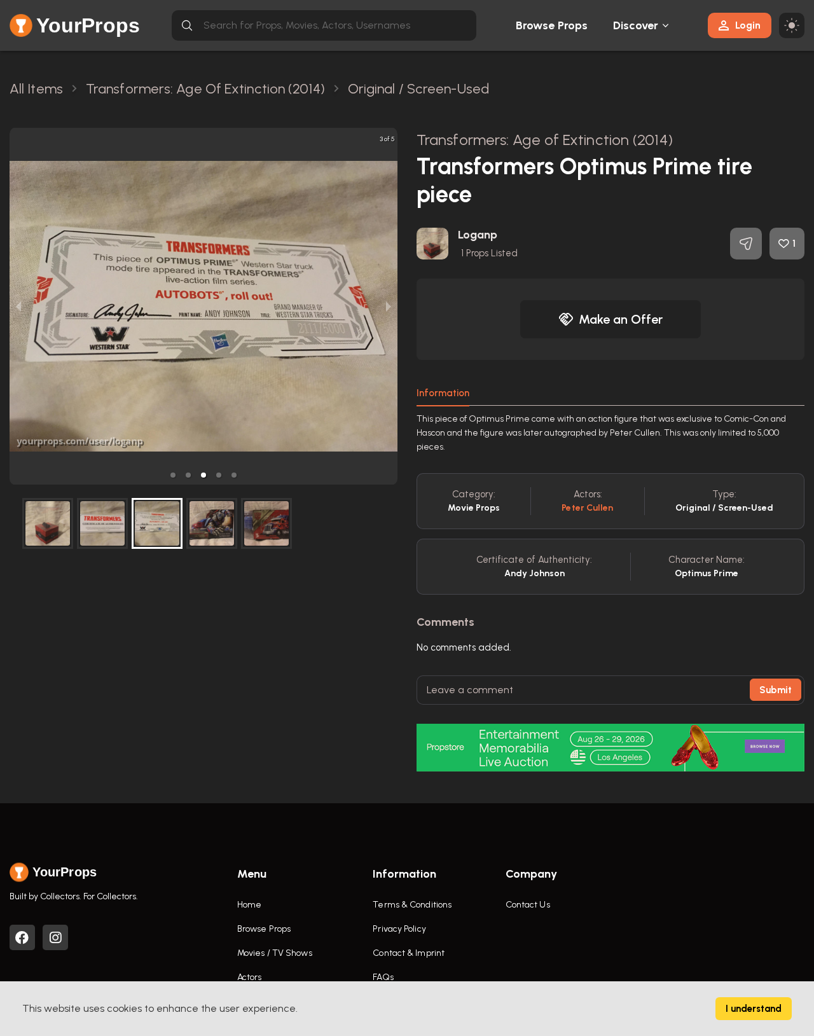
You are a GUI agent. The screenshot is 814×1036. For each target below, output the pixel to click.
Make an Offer (621, 319)
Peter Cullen (587, 507)
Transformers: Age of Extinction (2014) (545, 139)
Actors (249, 977)
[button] (173, 475)
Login (748, 25)
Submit (775, 690)
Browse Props (552, 25)
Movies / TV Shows (274, 953)
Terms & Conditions (412, 904)
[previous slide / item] (18, 306)
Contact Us (528, 904)
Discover (636, 25)
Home (249, 904)
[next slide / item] (388, 306)
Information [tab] (443, 393)
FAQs (383, 977)
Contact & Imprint (409, 953)
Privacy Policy (399, 928)
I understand (754, 1008)
